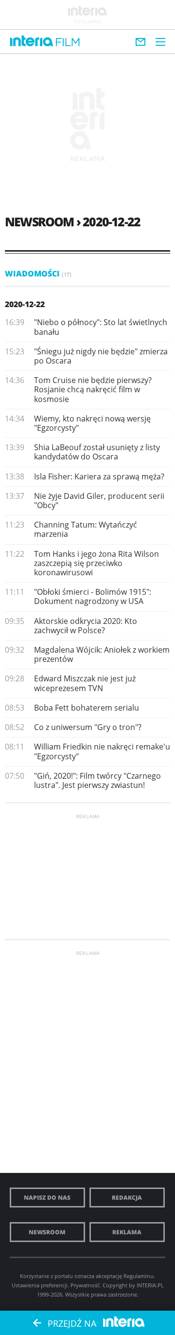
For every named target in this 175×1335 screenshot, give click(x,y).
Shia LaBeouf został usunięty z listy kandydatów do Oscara (97, 452)
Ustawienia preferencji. (40, 1285)
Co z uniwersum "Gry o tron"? (87, 727)
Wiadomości (38, 273)
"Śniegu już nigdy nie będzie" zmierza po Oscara (101, 356)
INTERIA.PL (150, 1285)
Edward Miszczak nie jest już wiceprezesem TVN (85, 683)
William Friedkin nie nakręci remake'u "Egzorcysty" (102, 751)
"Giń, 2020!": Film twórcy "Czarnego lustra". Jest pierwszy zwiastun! (97, 780)
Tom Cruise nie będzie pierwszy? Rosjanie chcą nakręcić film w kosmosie (93, 389)
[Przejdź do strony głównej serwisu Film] (68, 43)
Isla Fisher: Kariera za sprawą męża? (99, 476)
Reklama (126, 1232)
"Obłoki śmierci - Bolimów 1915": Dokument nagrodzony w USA (92, 596)
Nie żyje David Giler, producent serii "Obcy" (99, 501)
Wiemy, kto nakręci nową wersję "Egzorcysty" (92, 423)
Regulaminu (138, 1276)
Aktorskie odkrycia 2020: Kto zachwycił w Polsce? (85, 626)
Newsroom (47, 1232)
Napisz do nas (47, 1197)
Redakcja (127, 1197)
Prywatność (85, 1285)
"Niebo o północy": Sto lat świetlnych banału (100, 327)
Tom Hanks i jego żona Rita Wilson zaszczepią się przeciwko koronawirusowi (96, 563)
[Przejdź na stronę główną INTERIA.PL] (31, 41)
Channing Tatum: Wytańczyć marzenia (85, 529)
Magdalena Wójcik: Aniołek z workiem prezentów (102, 654)
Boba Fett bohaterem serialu (86, 707)
